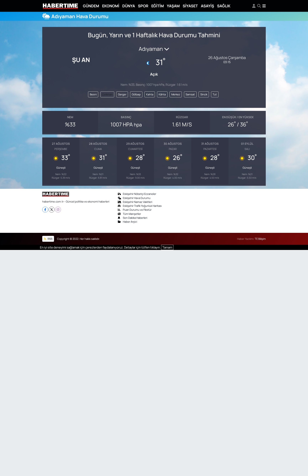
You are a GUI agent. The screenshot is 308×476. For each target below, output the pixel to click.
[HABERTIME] (60, 6)
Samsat (190, 94)
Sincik (203, 94)
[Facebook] (45, 210)
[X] (52, 210)
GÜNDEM (91, 5)
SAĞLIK (223, 5)
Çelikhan (107, 94)
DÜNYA (128, 5)
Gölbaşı (136, 94)
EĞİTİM (157, 5)
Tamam (167, 247)
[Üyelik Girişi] (254, 6)
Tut (215, 94)
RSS (49, 238)
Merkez (175, 94)
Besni (93, 94)
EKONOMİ (110, 5)
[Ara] (259, 6)
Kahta (149, 94)
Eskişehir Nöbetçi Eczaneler (139, 194)
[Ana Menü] (264, 6)
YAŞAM (173, 5)
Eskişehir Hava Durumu (136, 198)
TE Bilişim (260, 238)
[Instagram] (58, 210)
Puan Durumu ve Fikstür (137, 209)
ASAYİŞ (207, 5)
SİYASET (190, 5)
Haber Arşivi (130, 221)
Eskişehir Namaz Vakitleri (137, 202)
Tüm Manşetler (132, 214)
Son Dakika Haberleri (135, 217)
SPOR (143, 5)
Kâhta (162, 94)
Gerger (122, 94)
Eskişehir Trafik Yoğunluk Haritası (142, 206)
